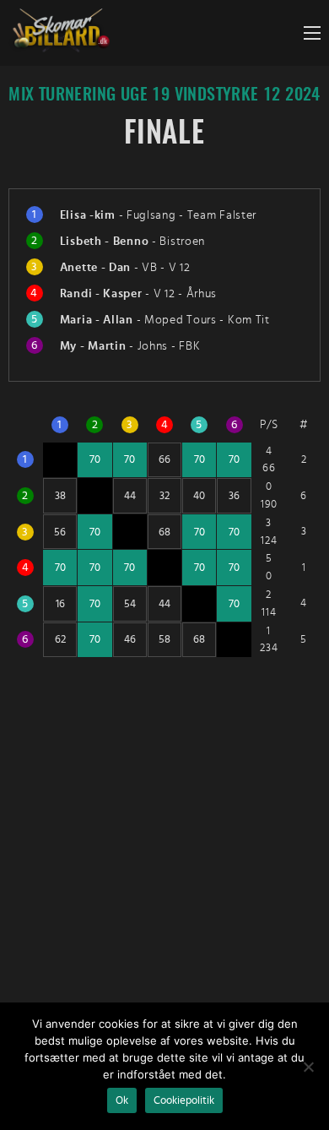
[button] (312, 32)
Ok (122, 1100)
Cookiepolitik (184, 1100)
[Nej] (307, 1066)
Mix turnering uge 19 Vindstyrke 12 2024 (164, 95)
